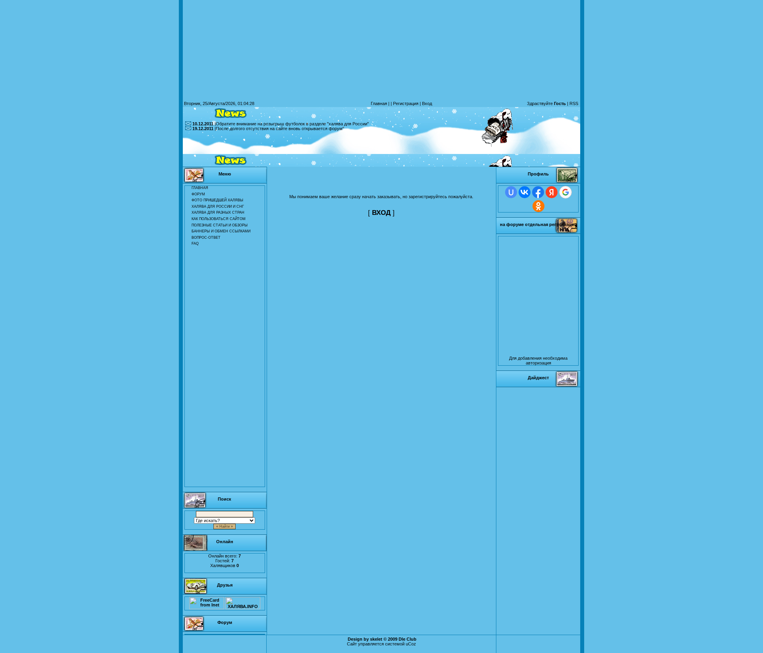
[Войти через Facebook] (538, 192)
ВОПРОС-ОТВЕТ (206, 238)
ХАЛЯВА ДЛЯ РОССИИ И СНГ (218, 207)
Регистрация (405, 103)
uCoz (411, 643)
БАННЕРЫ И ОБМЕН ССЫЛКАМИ (221, 231)
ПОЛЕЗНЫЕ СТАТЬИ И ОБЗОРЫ (220, 225)
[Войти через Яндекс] (552, 192)
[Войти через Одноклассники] (538, 206)
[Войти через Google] (565, 192)
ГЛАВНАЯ (200, 188)
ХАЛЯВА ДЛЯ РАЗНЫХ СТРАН (218, 212)
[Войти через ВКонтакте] (525, 192)
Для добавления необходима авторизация (538, 360)
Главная (379, 103)
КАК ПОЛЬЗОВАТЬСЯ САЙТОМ (219, 219)
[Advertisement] (381, 149)
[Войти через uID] (511, 192)
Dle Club (407, 639)
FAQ (195, 244)
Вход (427, 103)
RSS (573, 103)
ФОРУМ (198, 194)
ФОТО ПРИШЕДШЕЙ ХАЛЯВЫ (217, 200)
